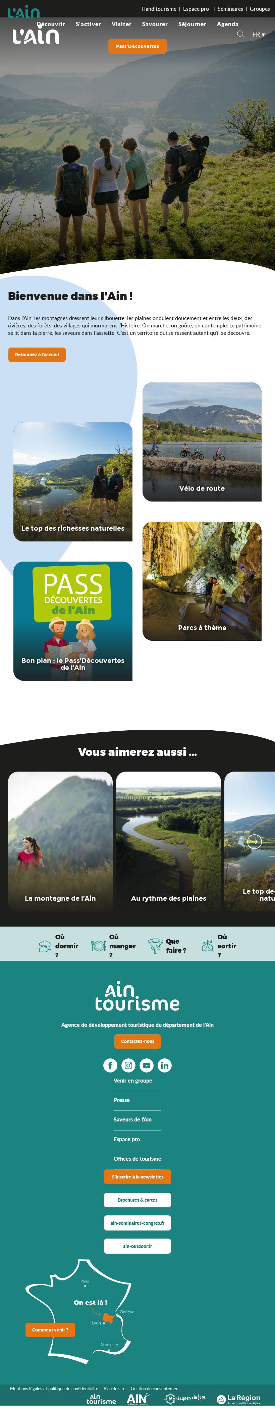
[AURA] (238, 1398)
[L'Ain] (36, 34)
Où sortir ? (227, 946)
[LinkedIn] (164, 1065)
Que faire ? (176, 945)
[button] (240, 35)
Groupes (260, 8)
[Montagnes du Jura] (184, 1398)
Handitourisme (159, 8)
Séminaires (230, 8)
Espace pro (196, 8)
